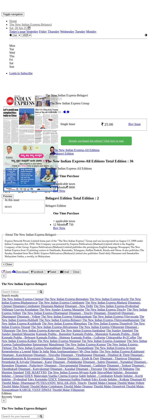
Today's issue (17, 31)
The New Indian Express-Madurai (106, 302)
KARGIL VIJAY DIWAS (35, 389)
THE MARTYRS (36, 372)
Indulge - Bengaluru (125, 372)
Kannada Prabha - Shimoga (53, 337)
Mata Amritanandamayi (64, 351)
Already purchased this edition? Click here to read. (96, 140)
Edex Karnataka (38, 379)
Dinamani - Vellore (28, 316)
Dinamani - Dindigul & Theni (111, 355)
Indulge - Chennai (13, 376)
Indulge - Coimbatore (100, 376)
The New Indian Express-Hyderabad (116, 306)
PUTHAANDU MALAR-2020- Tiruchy (61, 382)
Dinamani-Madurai (52, 306)
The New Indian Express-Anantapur (103, 341)
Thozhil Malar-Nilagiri (15, 386)
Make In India (40, 351)
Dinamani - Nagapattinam (78, 348)
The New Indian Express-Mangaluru (64, 323)
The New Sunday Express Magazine (61, 309)
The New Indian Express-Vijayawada (115, 316)
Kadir (92, 372)
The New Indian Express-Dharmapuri (45, 313)
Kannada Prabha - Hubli (124, 334)
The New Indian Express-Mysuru (68, 372)
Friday (43, 31)
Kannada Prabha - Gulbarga (88, 337)
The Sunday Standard (119, 330)
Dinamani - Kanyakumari (33, 369)
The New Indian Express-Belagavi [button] (30, 24)
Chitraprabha (114, 337)
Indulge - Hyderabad (14, 379)
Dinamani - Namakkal (119, 362)
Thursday (53, 31)
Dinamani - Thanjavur (113, 358)
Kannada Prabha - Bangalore (54, 334)
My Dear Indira (88, 351)
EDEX (28, 376)
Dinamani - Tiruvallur (47, 355)
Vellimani (7, 309)
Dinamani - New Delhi (79, 306)
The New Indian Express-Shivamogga (54, 327)
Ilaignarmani (40, 344)
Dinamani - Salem (94, 362)
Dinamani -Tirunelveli (107, 313)
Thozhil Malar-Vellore (130, 382)
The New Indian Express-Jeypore (114, 348)
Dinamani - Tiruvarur (89, 369)
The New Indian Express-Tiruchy (105, 309)
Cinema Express (68, 376)
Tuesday (80, 31)
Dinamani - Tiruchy (81, 313)
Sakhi (82, 376)
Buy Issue (134, 124)
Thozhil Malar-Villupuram (68, 389)
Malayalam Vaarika (45, 376)
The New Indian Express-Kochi (109, 299)
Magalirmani (56, 344)
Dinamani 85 (138, 379)
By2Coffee (129, 337)
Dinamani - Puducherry (29, 365)
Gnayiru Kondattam (26, 309)
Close (76, 271)
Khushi (118, 376)
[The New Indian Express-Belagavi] (74, 6)
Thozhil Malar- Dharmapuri (19, 382)
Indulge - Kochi (133, 376)
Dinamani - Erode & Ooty (83, 358)
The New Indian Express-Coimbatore (61, 302)
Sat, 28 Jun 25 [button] (18, 28)
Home (13, 21)
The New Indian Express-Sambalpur (83, 330)
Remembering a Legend (16, 351)
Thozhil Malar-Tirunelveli (110, 386)
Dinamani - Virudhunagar (76, 355)
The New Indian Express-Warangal (59, 341)
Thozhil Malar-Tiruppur (78, 386)
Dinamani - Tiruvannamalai (61, 365)
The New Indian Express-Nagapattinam (36, 348)
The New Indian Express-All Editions (76, 150)
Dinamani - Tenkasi (119, 365)
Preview (7, 196)
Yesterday (32, 31)
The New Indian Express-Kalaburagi (121, 351)
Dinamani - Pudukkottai (67, 362)
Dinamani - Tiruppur (54, 358)
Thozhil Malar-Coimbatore (47, 386)
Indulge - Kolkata (118, 379)
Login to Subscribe (21, 73)
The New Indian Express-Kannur (85, 344)
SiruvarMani (105, 372)
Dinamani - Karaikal (62, 369)
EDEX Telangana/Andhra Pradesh (69, 379)
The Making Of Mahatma (118, 369)
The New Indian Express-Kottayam (38, 330)
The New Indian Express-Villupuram (101, 327)
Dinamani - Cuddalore (92, 365)
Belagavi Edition (63, 153)
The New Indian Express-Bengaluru (66, 299)
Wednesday (67, 31)
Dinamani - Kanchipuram (17, 355)
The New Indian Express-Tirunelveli (110, 323)
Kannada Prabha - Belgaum (19, 337)
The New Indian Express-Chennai (22, 299)
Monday (91, 31)
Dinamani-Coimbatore (26, 306)
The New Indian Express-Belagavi (60, 320)
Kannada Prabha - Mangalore (90, 334)
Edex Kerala (99, 379)
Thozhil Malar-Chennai (102, 382)
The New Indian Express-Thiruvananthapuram (110, 320)
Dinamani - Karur (41, 362)
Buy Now (59, 190)
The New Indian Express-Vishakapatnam (66, 316)
